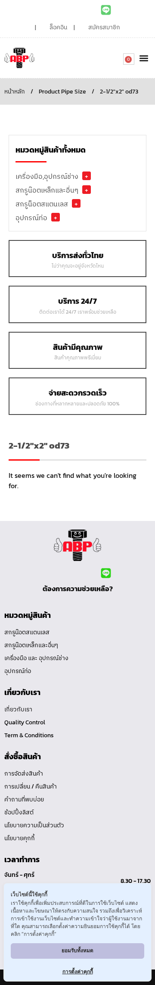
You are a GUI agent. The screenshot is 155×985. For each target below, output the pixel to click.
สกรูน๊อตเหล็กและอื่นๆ (47, 190)
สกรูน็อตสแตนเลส (42, 204)
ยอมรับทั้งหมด (77, 950)
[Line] (106, 10)
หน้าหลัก (14, 91)
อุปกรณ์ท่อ (31, 217)
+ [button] (86, 175)
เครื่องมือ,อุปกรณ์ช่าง (47, 176)
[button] (143, 58)
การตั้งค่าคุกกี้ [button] (77, 971)
